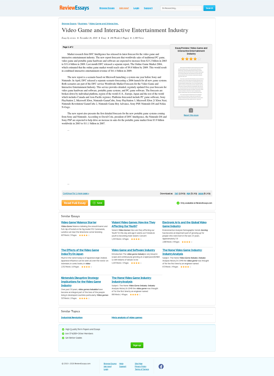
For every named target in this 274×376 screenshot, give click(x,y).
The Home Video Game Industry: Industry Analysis (182, 252)
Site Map (138, 363)
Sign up (137, 345)
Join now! (124, 8)
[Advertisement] (137, 156)
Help (121, 363)
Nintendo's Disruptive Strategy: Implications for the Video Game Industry (81, 281)
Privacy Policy (140, 366)
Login (136, 8)
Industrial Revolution (71, 317)
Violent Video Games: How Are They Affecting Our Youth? (133, 224)
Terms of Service (142, 369)
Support (148, 8)
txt (176, 193)
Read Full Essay (75, 203)
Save (99, 202)
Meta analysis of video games (127, 317)
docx (200, 193)
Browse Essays (106, 8)
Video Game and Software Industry (133, 250)
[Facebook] (161, 368)
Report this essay (191, 115)
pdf (188, 193)
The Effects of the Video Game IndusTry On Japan (80, 252)
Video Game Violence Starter (78, 222)
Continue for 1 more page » (76, 193)
